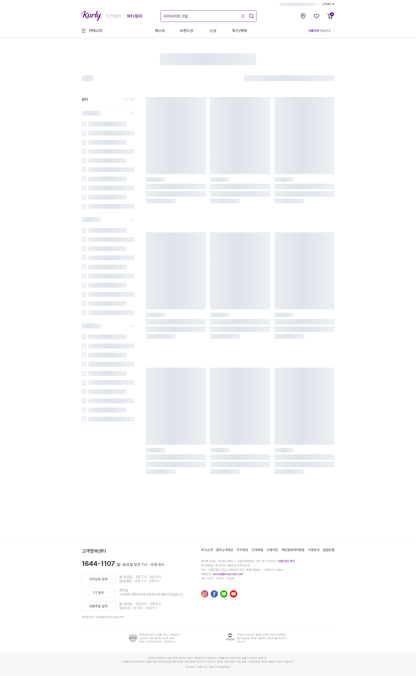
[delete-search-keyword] (243, 16)
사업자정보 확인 (286, 561)
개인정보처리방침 (293, 550)
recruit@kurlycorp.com (228, 574)
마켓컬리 (114, 16)
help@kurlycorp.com (110, 617)
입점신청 (328, 550)
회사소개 (207, 550)
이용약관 (272, 550)
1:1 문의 (98, 593)
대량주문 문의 (98, 606)
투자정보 (242, 550)
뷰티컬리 (134, 16)
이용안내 (313, 550)
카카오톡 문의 (98, 579)
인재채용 (257, 550)
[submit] (250, 15)
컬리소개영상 (224, 550)
